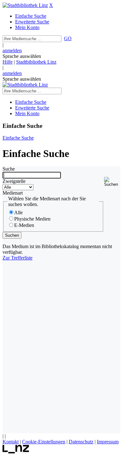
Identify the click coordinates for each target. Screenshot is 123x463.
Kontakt (11, 441)
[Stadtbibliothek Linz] (25, 5)
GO (68, 38)
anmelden (12, 50)
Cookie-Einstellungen (43, 441)
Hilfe (8, 62)
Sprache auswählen (22, 56)
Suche (9, 169)
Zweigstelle (14, 181)
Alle (18, 212)
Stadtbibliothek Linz (36, 62)
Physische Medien (32, 219)
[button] (112, 182)
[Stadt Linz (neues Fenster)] (16, 451)
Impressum (108, 441)
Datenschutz (81, 441)
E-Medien (24, 225)
